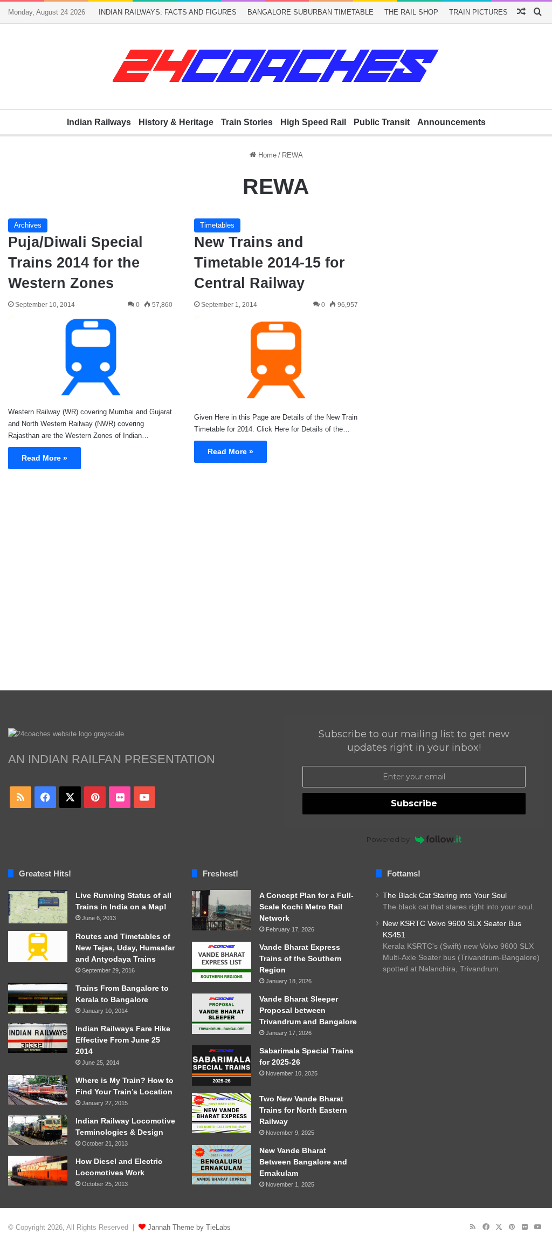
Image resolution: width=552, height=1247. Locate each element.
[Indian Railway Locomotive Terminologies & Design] (37, 1130)
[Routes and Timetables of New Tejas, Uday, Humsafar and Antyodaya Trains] (37, 947)
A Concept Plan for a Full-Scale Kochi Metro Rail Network (306, 906)
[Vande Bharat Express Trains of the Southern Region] (221, 962)
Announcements (451, 122)
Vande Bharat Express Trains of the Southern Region (300, 958)
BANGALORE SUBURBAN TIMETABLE (310, 12)
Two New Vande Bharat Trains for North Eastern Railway (303, 1110)
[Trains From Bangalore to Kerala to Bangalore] (37, 998)
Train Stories (247, 122)
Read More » (44, 458)
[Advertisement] (276, 587)
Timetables (217, 225)
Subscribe (414, 803)
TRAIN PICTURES (478, 12)
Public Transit (382, 122)
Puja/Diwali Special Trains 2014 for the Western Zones (75, 262)
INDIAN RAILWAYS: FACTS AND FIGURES (168, 12)
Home (266, 155)
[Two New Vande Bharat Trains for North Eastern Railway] (221, 1113)
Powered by (388, 839)
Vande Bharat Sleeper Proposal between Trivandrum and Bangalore (308, 1010)
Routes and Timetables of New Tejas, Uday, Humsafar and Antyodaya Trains (125, 947)
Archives (28, 225)
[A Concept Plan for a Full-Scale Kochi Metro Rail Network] (221, 910)
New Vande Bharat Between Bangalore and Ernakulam (303, 1161)
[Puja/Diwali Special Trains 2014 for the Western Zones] (90, 357)
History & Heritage (176, 122)
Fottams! (403, 873)
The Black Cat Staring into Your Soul (445, 896)
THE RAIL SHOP (411, 12)
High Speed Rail (313, 122)
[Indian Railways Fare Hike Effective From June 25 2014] (37, 1038)
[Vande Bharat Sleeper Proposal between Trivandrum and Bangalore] (221, 1014)
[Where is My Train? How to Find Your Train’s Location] (37, 1090)
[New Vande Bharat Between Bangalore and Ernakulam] (221, 1165)
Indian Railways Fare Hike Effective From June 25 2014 (122, 1040)
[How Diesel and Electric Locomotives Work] (37, 1171)
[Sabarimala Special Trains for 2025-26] (221, 1065)
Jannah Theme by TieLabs (189, 1227)
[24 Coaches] (276, 66)
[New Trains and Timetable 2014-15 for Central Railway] (276, 359)
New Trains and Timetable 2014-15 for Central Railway (269, 262)
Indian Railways (99, 122)
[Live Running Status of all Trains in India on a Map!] (37, 906)
